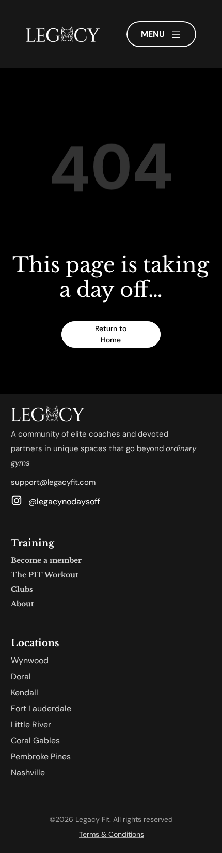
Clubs (22, 589)
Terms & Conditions (111, 834)
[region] (111, 173)
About (22, 603)
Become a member (46, 560)
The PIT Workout (44, 574)
